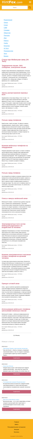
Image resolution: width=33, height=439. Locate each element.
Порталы (7, 35)
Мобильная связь (12, 83)
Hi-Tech (6, 48)
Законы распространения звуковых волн (15, 93)
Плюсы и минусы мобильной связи (14, 198)
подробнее (16, 358)
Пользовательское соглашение (16, 427)
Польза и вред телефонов (11, 120)
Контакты (16, 432)
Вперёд (18, 335)
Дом (5, 38)
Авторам (16, 429)
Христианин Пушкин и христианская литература (15, 348)
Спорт (6, 25)
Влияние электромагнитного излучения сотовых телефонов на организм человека (16, 256)
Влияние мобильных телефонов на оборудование (15, 146)
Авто (5, 53)
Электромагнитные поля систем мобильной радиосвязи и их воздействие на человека (13, 225)
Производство (8, 51)
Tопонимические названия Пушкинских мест (14, 382)
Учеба (6, 43)
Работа (6, 40)
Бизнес (6, 56)
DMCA (16, 424)
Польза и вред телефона (11, 173)
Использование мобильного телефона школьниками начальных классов (16, 310)
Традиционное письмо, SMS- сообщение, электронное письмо (14, 66)
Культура (7, 46)
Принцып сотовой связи (10, 283)
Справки (6, 30)
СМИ (5, 27)
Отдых (6, 22)
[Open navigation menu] (30, 2)
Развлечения (8, 20)
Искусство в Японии (8, 366)
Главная (16, 422)
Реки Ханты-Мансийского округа (11, 399)
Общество (7, 33)
